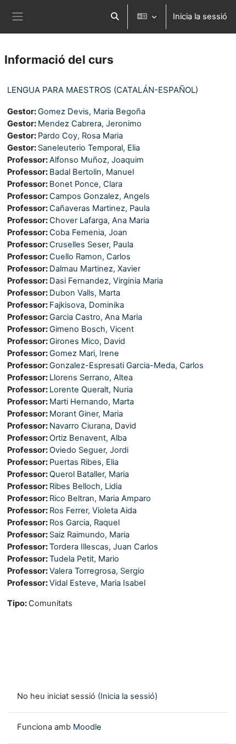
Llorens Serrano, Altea (91, 377)
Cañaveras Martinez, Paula (99, 208)
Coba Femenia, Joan (88, 232)
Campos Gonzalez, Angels (99, 196)
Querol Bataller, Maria (89, 474)
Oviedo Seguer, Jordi (88, 450)
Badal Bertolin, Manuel (91, 172)
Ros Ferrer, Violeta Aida (93, 510)
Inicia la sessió (200, 16)
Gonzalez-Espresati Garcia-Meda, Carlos (126, 365)
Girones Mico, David (87, 341)
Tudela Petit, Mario (84, 559)
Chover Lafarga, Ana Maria (99, 220)
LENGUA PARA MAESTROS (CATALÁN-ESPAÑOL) (102, 90)
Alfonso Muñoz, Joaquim (96, 160)
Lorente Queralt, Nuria (91, 390)
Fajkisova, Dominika (86, 305)
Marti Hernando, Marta (91, 402)
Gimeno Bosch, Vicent (91, 329)
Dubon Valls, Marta (84, 293)
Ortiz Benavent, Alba (88, 438)
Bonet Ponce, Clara (85, 184)
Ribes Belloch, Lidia (85, 486)
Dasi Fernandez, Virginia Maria (106, 281)
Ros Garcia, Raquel (84, 523)
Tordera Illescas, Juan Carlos (103, 547)
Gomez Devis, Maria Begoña (91, 111)
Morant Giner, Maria (86, 414)
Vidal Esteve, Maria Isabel (97, 583)
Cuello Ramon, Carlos (90, 257)
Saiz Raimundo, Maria (89, 535)
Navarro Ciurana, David (92, 426)
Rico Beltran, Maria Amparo (100, 498)
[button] (115, 17)
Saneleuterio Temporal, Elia (89, 148)
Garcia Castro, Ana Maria (95, 317)
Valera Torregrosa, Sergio (96, 571)
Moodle (87, 727)
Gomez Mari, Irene (84, 353)
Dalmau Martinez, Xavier (95, 269)
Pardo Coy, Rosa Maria (80, 136)
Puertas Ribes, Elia (84, 462)
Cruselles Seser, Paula (91, 244)
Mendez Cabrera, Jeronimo (90, 124)
